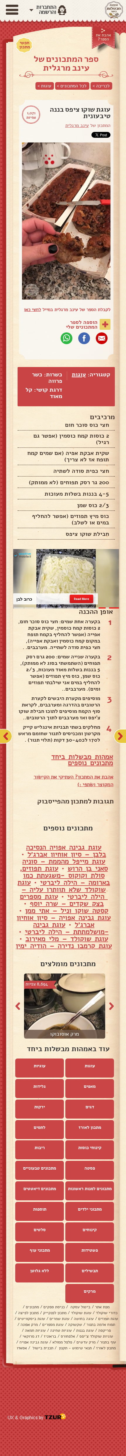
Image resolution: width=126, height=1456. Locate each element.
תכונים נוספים (88, 762)
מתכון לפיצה (28, 1313)
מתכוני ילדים (90, 1209)
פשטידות (89, 1250)
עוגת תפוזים (108, 1318)
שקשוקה (75, 1324)
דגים (90, 1107)
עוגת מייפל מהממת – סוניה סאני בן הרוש (65, 865)
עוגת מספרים (53, 1324)
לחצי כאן (32, 309)
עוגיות (39, 1066)
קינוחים (90, 1230)
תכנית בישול (42, 1348)
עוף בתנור (108, 1342)
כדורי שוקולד (107, 1313)
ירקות (39, 1107)
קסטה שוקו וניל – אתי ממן (66, 910)
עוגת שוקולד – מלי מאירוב (66, 938)
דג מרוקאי (31, 1336)
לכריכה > (101, 86)
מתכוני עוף (40, 1250)
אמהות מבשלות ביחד (82, 756)
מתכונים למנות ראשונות (90, 1189)
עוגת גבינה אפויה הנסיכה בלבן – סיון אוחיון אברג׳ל (66, 850)
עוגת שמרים (59, 1318)
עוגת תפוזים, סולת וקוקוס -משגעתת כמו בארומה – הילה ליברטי (65, 875)
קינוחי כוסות (89, 1148)
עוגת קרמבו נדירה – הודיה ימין (64, 945)
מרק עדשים (86, 1342)
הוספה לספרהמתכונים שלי (82, 324)
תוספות (39, 1209)
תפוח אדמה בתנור (100, 1324)
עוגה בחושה (84, 1318)
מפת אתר (102, 1307)
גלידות (39, 1086)
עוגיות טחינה (61, 1330)
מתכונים (32, 1307)
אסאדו (22, 1348)
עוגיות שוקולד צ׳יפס (96, 1336)
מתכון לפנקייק (55, 1313)
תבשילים (90, 1271)
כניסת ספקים (54, 1307)
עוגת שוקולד (81, 1313)
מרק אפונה (29, 1324)
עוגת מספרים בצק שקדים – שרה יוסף (62, 900)
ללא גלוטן (39, 1271)
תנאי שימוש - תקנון (75, 1348)
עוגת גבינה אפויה (33, 1342)
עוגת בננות (85, 1330)
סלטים (40, 1230)
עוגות (79, 374)
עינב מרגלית (77, 125)
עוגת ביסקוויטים (31, 1318)
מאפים (90, 1086)
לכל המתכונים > (71, 86)
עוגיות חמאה (35, 1330)
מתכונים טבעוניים (39, 1168)
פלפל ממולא (62, 1342)
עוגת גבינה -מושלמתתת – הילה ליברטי (67, 928)
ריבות (40, 1148)
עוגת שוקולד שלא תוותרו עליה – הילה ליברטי (63, 889)
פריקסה (104, 1330)
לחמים (39, 1127)
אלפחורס (68, 1336)
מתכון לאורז (90, 1127)
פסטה (89, 1168)
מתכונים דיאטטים (39, 1189)
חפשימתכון (24, 45)
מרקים (90, 1291)
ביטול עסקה (80, 1307)
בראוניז (50, 1336)
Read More (81, 599)
